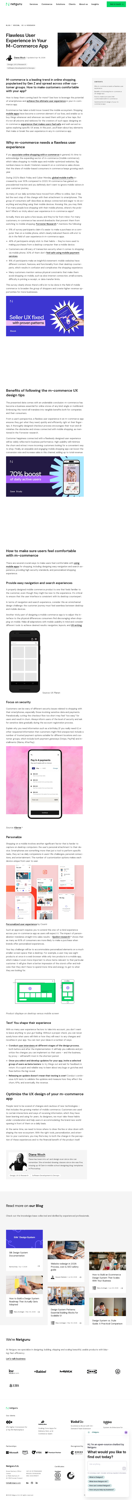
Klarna (17, 827)
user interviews (27, 1045)
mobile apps (12, 113)
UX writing (76, 625)
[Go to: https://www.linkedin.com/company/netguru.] (36, 1483)
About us (83, 4)
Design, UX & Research (24, 25)
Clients (72, 4)
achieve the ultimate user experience (46, 101)
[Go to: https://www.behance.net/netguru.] (27, 1483)
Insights (95, 4)
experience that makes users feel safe (41, 124)
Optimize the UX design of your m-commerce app (106, 103)
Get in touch (115, 4)
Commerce (47, 4)
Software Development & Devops (21, 68)
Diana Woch (19, 57)
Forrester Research (46, 224)
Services (34, 4)
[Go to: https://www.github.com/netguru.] (32, 1483)
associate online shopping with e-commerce (35, 154)
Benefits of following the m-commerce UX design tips (108, 93)
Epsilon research (61, 936)
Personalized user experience (21, 924)
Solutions (60, 4)
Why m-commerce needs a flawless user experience (108, 87)
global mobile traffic (63, 177)
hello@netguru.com (13, 1483)
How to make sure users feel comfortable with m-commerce (105, 98)
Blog (8, 25)
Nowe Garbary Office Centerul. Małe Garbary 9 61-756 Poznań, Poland (14, 1474)
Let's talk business (16, 1358)
